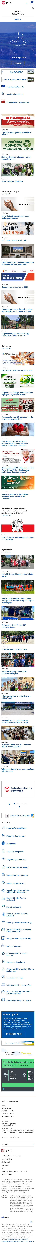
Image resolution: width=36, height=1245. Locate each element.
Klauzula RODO (7, 1174)
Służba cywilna (6, 1162)
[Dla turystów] (18, 71)
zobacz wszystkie (6, 194)
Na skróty (5, 1144)
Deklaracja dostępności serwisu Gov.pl (14, 1171)
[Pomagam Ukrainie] (18, 1043)
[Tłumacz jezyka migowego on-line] (18, 815)
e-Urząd (18, 63)
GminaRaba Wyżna (18, 12)
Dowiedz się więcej (14, 1034)
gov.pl (9, 1150)
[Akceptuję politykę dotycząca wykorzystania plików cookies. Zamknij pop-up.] (31, 1221)
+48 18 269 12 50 (7, 1126)
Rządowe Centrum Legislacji (11, 1156)
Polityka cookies (7, 1159)
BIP (3, 1168)
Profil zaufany (6, 1165)
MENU (17, 19)
